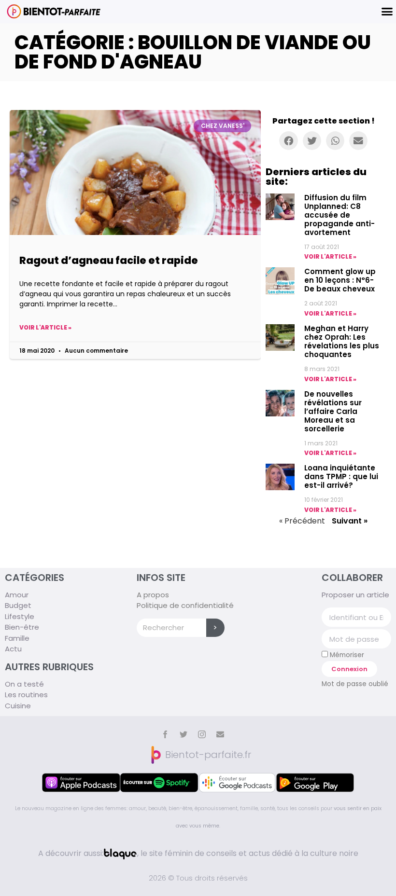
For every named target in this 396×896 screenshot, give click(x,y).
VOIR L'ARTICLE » (330, 256)
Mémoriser (346, 655)
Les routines (26, 694)
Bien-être (22, 627)
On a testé (24, 684)
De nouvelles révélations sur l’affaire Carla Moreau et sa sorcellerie (333, 411)
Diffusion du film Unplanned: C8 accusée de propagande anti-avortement (339, 215)
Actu (13, 649)
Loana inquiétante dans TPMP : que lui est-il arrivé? (341, 476)
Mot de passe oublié (355, 684)
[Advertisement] (135, 400)
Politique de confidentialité (185, 605)
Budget (18, 605)
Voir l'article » (45, 327)
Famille (17, 638)
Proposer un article (355, 595)
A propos (153, 595)
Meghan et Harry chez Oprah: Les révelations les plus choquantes (341, 341)
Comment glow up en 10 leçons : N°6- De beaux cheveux (340, 280)
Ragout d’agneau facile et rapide (108, 260)
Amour (16, 595)
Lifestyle (19, 616)
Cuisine (18, 706)
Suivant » (350, 520)
